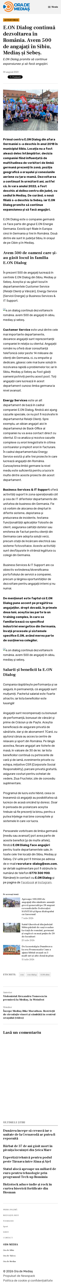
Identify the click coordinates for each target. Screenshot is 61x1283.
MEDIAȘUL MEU (11, 1215)
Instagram (45, 882)
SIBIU (6, 1232)
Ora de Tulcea (9, 1255)
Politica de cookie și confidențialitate (28, 1280)
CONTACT (8, 1237)
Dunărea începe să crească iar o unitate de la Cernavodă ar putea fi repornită (29, 1135)
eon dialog (32, 974)
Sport (5, 1226)
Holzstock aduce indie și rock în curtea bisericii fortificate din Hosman (27, 1188)
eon (22, 974)
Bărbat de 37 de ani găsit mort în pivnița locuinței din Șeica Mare (28, 1148)
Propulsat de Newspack (19, 1276)
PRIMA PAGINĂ (10, 1209)
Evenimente (8, 1221)
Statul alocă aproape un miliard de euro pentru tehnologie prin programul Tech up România (29, 1173)
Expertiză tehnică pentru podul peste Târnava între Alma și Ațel (27, 1159)
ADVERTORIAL (11, 20)
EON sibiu (45, 974)
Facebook (27, 882)
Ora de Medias (9, 1261)
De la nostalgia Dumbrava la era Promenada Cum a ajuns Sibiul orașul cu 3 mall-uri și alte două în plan (38, 951)
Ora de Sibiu (8, 1250)
